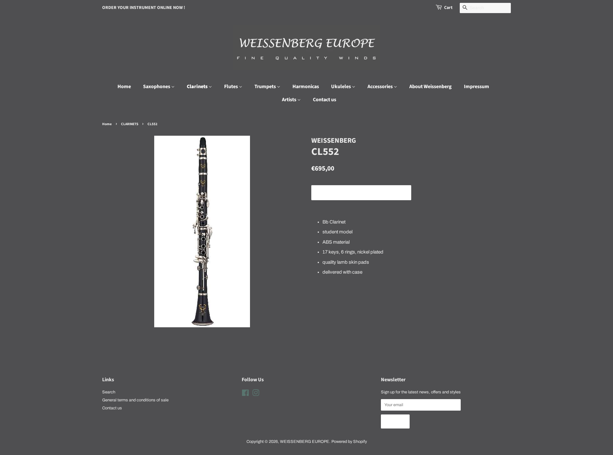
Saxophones (157, 86)
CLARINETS (129, 124)
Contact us (324, 99)
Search (108, 392)
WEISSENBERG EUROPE (304, 441)
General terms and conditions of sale (135, 400)
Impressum (476, 86)
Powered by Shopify (349, 441)
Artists (289, 99)
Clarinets (197, 86)
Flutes (231, 86)
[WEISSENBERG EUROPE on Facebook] (245, 394)
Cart (448, 7)
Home (124, 86)
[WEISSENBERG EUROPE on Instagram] (255, 394)
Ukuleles (341, 86)
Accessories (380, 86)
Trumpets (265, 86)
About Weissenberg (430, 86)
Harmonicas (305, 86)
